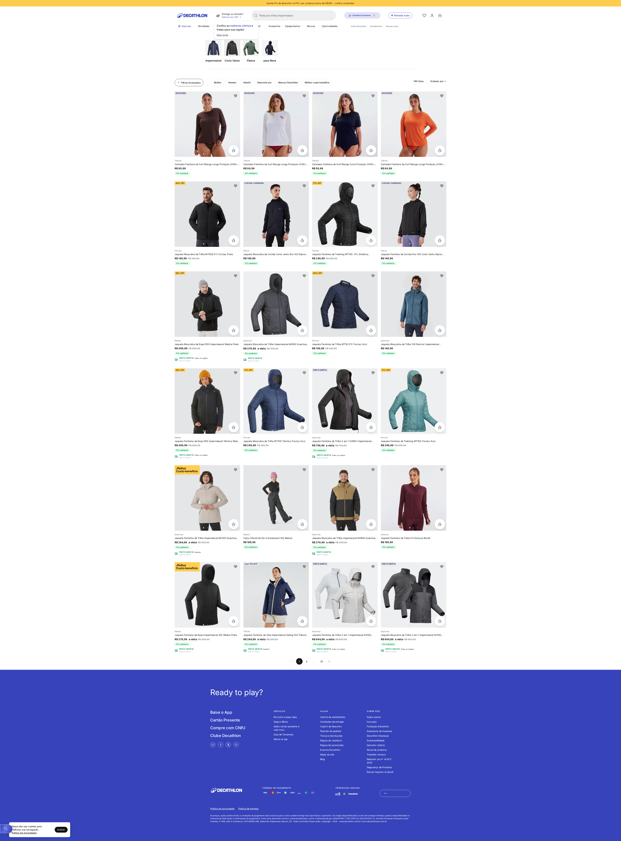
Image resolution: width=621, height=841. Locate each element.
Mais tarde (222, 35)
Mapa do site (327, 754)
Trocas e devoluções (331, 735)
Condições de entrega (332, 721)
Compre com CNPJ (227, 727)
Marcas (311, 26)
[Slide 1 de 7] (276, 124)
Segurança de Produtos (379, 767)
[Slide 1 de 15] (276, 401)
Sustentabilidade (376, 740)
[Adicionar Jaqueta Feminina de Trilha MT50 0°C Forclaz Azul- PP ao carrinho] (371, 330)
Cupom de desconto (331, 726)
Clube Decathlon (358, 26)
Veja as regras (185, 361)
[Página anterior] (292, 661)
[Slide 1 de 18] (207, 304)
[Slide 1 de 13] (276, 595)
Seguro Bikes (281, 721)
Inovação (372, 721)
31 (321, 661)
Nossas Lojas (392, 26)
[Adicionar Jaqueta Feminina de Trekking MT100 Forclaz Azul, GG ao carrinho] (440, 427)
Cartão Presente (225, 720)
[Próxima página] (329, 661)
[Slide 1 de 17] (207, 401)
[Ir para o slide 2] (207, 154)
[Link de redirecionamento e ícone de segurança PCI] (344, 794)
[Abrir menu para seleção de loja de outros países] (395, 793)
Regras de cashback (331, 740)
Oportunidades (330, 26)
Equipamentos (292, 26)
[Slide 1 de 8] (207, 498)
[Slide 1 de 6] (207, 124)
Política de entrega (248, 808)
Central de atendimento (332, 717)
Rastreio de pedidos (330, 731)
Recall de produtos (377, 749)
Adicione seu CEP (230, 17)
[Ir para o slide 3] (211, 154)
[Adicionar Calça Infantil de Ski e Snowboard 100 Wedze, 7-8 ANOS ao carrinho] (302, 524)
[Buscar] (256, 15)
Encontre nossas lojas (285, 717)
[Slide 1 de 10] (276, 304)
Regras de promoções (331, 745)
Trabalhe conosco (376, 754)
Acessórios (274, 26)
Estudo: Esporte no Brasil (380, 772)
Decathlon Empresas (378, 735)
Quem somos (374, 717)
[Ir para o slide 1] (204, 154)
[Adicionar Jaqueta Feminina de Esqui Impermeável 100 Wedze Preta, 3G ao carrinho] (233, 621)
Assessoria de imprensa (379, 731)
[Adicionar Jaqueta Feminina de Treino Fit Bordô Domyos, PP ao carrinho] (440, 524)
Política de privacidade (222, 808)
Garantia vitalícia (376, 745)
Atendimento (376, 26)
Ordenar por (436, 81)
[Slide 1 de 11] (345, 498)
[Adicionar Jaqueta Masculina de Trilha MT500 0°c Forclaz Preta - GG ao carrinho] (233, 240)
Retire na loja (281, 739)
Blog (322, 759)
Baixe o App (221, 712)
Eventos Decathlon (330, 749)
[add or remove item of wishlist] (236, 96)
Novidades (203, 26)
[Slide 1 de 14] (345, 214)
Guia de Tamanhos (284, 734)
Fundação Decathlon (378, 726)
